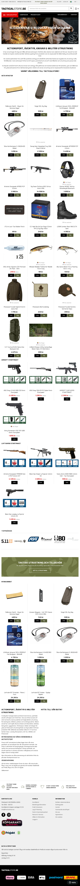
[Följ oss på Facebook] (3, 815)
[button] (71, 8)
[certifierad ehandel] (19, 833)
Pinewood (4, 734)
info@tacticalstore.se (7, 809)
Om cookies (58, 817)
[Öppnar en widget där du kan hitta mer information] (72, 882)
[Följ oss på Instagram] (9, 815)
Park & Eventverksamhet (40, 812)
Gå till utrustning (40, 570)
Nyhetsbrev (59, 814)
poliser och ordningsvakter (25, 722)
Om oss (57, 812)
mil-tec (25, 732)
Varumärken (62, 15)
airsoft (46, 61)
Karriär (57, 807)
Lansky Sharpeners (16, 732)
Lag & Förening (37, 809)
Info (11, 115)
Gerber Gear (5, 732)
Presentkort (36, 15)
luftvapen (31, 61)
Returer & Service (37, 814)
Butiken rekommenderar (62, 802)
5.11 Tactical (32, 730)
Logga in (65, 2)
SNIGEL (30, 732)
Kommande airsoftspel (62, 809)
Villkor (59, 2)
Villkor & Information (38, 817)
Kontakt (74, 15)
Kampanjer (24, 15)
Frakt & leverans (37, 807)
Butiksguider (59, 805)
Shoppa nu (40, 33)
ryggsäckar (12, 726)
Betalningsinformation (39, 805)
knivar (29, 716)
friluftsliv (18, 718)
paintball (39, 61)
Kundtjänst (35, 802)
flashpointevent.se (13, 757)
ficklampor (20, 726)
